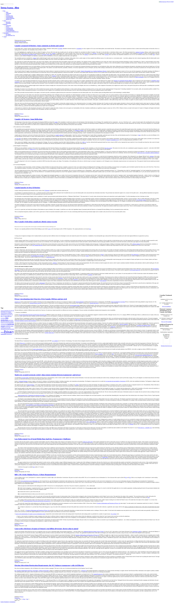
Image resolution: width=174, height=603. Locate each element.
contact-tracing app (50, 257)
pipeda (2, 332)
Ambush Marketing (4, 313)
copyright (7, 316)
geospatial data (4, 324)
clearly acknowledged (37, 349)
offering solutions (136, 244)
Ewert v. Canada (98, 353)
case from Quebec (25, 377)
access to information (5, 310)
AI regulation (8, 311)
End (27, 599)
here (154, 54)
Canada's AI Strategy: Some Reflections (28, 119)
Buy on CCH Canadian (166, 321)
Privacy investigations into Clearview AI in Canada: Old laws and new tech (41, 299)
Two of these (113, 513)
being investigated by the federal (118, 301)
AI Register (46, 190)
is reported (131, 424)
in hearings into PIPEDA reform (144, 325)
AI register (60, 48)
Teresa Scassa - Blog (10, 7)
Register (54, 75)
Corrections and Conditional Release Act (143, 355)
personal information (10, 329)
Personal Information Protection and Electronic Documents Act (32, 314)
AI (10, 310)
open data (6, 327)
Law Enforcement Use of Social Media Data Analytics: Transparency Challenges (43, 439)
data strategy (3, 321)
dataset (34, 58)
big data (8, 314)
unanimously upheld (136, 531)
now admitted (55, 340)
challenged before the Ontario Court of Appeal (93, 531)
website (77, 384)
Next (24, 599)
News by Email (170, 1)
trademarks (4, 334)
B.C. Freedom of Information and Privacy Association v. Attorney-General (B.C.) (32, 570)
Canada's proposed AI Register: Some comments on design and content (39, 46)
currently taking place (49, 332)
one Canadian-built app (37, 245)
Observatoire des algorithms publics (29, 54)
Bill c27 (2, 316)
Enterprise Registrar (23, 381)
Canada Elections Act (98, 574)
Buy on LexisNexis (166, 306)
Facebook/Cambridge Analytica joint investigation (25, 320)
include (87, 255)
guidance (86, 54)
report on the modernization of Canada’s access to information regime (30, 513)
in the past (75, 279)
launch (102, 254)
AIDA (12, 310)
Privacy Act (22, 343)
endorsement (42, 283)
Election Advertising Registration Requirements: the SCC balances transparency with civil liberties (49, 565)
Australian (90, 274)
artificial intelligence (6, 313)
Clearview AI (17, 301)
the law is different (124, 324)
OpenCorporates (30, 384)
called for (55, 262)
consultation (79, 48)
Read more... (17, 115)
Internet (8, 326)
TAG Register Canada (141, 199)
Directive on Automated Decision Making (123, 80)
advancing (60, 278)
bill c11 (11, 314)
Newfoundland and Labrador (37, 255)
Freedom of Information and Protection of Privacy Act (87, 535)
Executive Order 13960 (47, 54)
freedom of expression (5, 322)
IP (3, 327)
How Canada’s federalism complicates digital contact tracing (36, 222)
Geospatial (11, 322)
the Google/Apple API (135, 270)
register (53, 53)
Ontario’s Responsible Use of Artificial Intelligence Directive (94, 71)
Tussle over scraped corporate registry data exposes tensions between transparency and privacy (48, 375)
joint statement (103, 280)
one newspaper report (74, 305)
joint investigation (79, 301)
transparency (9, 334)
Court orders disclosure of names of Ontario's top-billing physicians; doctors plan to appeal (46, 529)
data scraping (10, 320)
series (49, 228)
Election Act (84, 570)
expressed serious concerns (35, 303)
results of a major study (88, 441)
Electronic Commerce (10, 321)
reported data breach (94, 303)
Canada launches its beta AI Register (27, 187)
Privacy (9, 331)
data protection (4, 319)
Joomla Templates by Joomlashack (8, 601)
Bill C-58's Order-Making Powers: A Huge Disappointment (35, 474)
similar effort (105, 457)
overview (95, 53)
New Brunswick (134, 254)
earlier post (77, 319)
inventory (141, 53)
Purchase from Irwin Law (166, 345)
